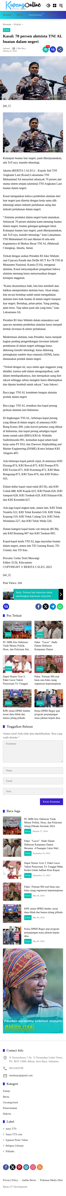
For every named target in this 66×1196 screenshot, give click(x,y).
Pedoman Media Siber (51, 1180)
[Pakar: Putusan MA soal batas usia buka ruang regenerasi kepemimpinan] (48, 664)
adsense (6, 48)
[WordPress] (26, 1167)
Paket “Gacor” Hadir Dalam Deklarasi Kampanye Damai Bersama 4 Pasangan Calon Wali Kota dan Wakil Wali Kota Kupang (48, 646)
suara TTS (11, 1128)
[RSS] (40, 1167)
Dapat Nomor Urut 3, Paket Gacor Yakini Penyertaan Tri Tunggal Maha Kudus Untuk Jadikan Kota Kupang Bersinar (17, 680)
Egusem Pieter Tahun (17, 1140)
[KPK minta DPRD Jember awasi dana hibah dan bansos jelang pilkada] (17, 698)
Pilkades (10, 1151)
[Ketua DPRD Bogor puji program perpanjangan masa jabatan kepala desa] (48, 698)
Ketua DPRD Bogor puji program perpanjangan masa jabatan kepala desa (47, 714)
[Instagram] (33, 1167)
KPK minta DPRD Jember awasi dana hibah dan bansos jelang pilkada (16, 714)
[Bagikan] (60, 49)
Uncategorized (10, 1102)
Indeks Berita (29, 1180)
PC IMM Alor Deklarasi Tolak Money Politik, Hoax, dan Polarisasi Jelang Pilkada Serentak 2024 (17, 646)
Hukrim (7, 1113)
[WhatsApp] (60, 606)
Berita (8, 634)
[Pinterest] (19, 1167)
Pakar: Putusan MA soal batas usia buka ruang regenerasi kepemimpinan (47, 680)
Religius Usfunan (14, 1145)
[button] (48, 5)
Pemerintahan (10, 1108)
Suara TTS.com (14, 1134)
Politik (6, 30)
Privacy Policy (10, 1180)
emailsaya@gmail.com (21, 1075)
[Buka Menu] (54, 5)
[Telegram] (53, 606)
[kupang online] (23, 5)
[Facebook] (38, 606)
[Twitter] (46, 606)
